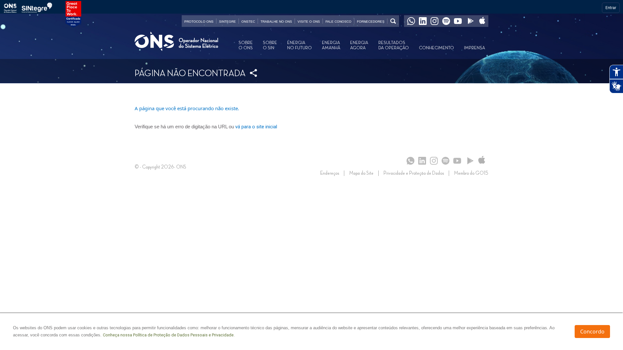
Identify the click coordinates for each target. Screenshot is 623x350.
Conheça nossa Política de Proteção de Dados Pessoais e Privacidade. (169, 334)
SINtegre (227, 21)
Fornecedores (371, 21)
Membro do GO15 (471, 173)
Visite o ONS (309, 21)
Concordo (592, 331)
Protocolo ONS (199, 21)
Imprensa (474, 48)
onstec (248, 21)
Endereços (329, 173)
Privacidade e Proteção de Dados (414, 173)
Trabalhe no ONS (276, 21)
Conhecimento (436, 48)
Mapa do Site (361, 173)
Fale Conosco (338, 21)
